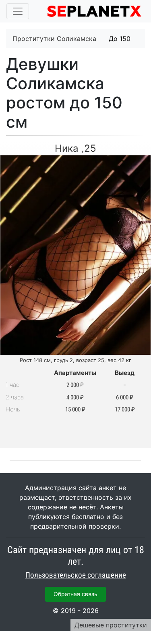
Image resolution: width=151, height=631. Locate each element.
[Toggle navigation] (17, 11)
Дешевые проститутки (110, 625)
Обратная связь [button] (75, 593)
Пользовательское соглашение (75, 575)
